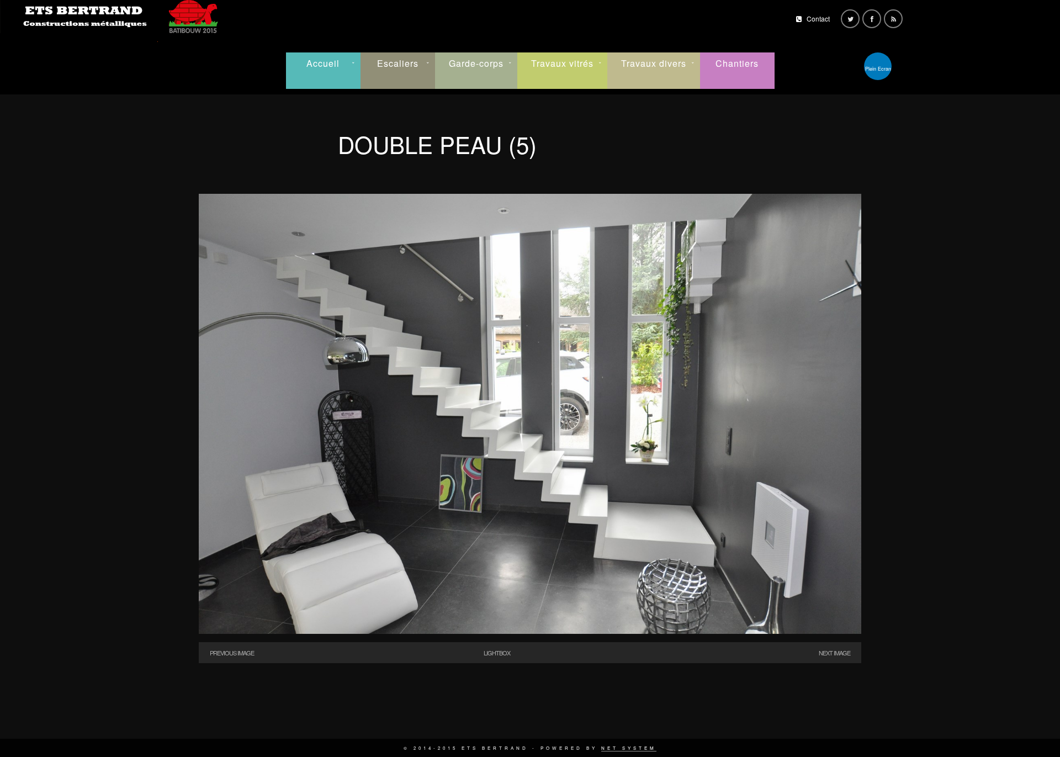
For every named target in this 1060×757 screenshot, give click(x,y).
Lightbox (497, 652)
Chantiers (737, 63)
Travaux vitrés (562, 63)
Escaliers (397, 63)
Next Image (834, 652)
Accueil (323, 63)
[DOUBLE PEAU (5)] (530, 631)
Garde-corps (476, 63)
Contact (818, 18)
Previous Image (232, 652)
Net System (628, 748)
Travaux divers (653, 63)
